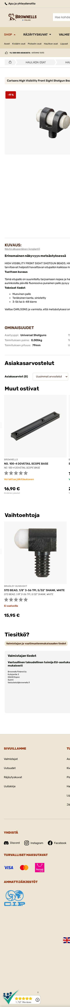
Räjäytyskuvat (35, 34)
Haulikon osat (51, 44)
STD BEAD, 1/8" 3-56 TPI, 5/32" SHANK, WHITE (34, 590)
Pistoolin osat (34, 44)
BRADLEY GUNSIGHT (15, 586)
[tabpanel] (35, 444)
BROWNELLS (11, 459)
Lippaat (64, 44)
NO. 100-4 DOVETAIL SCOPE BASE (26, 463)
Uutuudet (10, 768)
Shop (8, 34)
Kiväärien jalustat (12, 493)
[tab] (36, 643)
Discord (15, 843)
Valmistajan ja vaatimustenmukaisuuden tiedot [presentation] (36, 643)
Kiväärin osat (18, 44)
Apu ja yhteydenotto (21, 3)
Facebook (60, 843)
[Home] (9, 62)
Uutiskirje (10, 786)
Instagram (37, 843)
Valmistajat (11, 759)
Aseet (7, 44)
